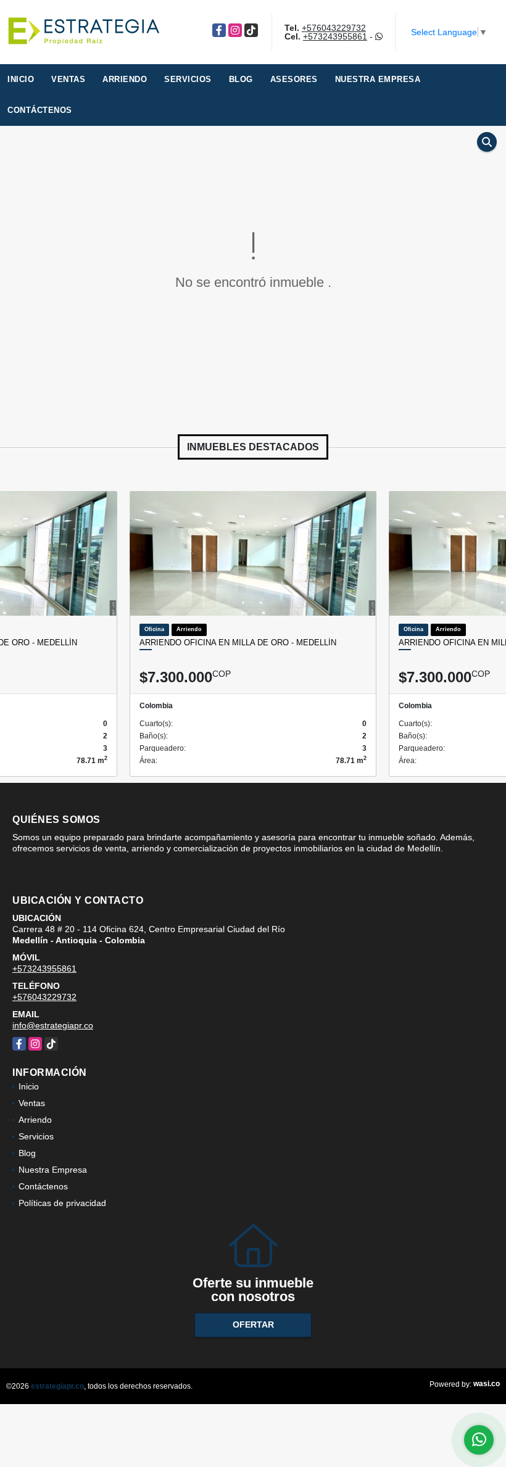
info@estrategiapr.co (52, 1025)
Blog (241, 79)
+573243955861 (335, 36)
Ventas (68, 79)
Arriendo (124, 79)
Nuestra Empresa (378, 79)
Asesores (294, 79)
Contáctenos (39, 110)
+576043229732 (334, 28)
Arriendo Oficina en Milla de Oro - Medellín (237, 642)
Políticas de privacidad (62, 1203)
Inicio (20, 79)
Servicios (188, 79)
